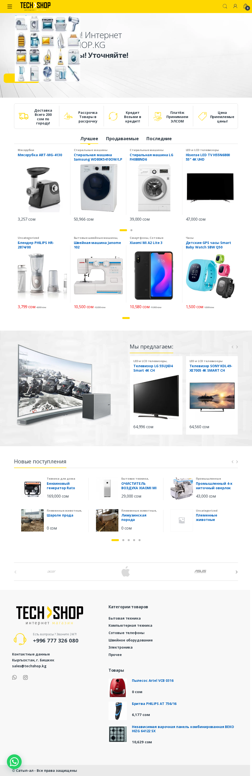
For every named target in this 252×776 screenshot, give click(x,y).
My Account (235, 6)
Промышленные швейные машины (210, 480)
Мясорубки (26, 150)
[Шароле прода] (32, 520)
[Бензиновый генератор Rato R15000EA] (32, 488)
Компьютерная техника (130, 625)
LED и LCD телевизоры (202, 150)
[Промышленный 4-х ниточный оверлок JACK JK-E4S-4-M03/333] (182, 488)
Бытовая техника (134, 478)
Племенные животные (64, 510)
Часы (190, 238)
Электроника (121, 647)
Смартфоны (139, 238)
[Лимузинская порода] (107, 520)
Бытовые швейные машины (95, 238)
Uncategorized (28, 238)
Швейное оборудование (131, 640)
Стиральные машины (91, 150)
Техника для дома (61, 478)
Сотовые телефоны (126, 632)
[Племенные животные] (182, 520)
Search (225, 6)
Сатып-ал (24, 770)
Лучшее (89, 138)
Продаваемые (122, 138)
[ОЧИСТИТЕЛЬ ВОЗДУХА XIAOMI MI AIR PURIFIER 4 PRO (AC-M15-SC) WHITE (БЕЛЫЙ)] (107, 488)
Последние (159, 138)
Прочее (115, 654)
